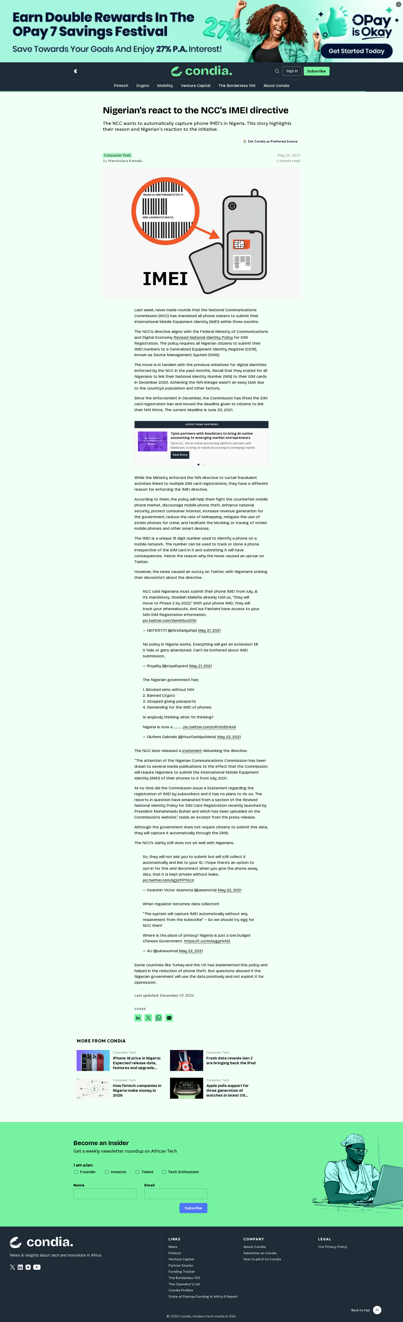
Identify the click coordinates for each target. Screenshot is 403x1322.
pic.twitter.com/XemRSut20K (169, 620)
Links (175, 1239)
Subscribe (316, 71)
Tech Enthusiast (183, 1171)
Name (78, 1185)
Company (253, 1239)
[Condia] (201, 71)
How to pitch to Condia (262, 1259)
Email (149, 1185)
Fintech (121, 85)
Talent (147, 1171)
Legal (324, 1239)
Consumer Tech (117, 155)
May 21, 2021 (209, 630)
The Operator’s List (184, 1284)
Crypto (142, 85)
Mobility (165, 85)
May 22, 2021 (229, 736)
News (173, 1247)
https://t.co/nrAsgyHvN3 (207, 941)
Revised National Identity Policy (203, 337)
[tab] (198, 465)
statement (192, 750)
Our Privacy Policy (332, 1247)
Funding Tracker (182, 1271)
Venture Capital (196, 85)
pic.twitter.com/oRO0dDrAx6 (209, 726)
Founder (88, 1171)
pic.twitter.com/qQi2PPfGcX (168, 880)
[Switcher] (75, 71)
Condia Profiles (181, 1290)
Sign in (292, 71)
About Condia (276, 85)
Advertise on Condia (260, 1253)
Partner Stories (181, 1265)
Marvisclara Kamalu (125, 160)
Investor (119, 1171)
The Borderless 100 (237, 85)
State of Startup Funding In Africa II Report (203, 1296)
